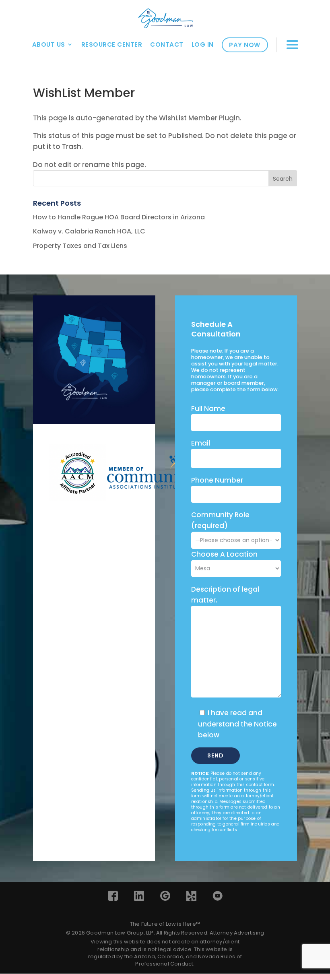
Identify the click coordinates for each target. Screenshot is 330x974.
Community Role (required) (220, 520)
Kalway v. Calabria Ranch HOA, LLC (89, 231)
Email (200, 443)
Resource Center (111, 44)
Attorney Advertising (237, 933)
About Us (48, 44)
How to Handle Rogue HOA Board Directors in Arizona (119, 217)
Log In (203, 44)
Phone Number (217, 480)
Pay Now (244, 45)
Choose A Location (224, 554)
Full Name (208, 408)
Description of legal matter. (225, 594)
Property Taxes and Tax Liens (80, 245)
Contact (167, 44)
